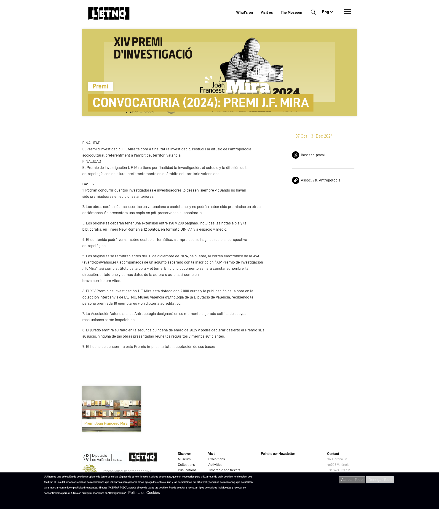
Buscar (313, 12)
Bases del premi (313, 155)
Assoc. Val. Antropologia (320, 180)
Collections (186, 464)
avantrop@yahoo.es (100, 262)
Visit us (267, 12)
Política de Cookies (144, 493)
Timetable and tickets (224, 470)
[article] (111, 409)
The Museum (291, 12)
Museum (184, 459)
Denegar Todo (379, 480)
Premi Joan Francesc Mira (106, 423)
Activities (215, 464)
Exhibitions (216, 459)
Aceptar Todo (352, 480)
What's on (244, 12)
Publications (187, 470)
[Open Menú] (347, 11)
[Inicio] (109, 13)
